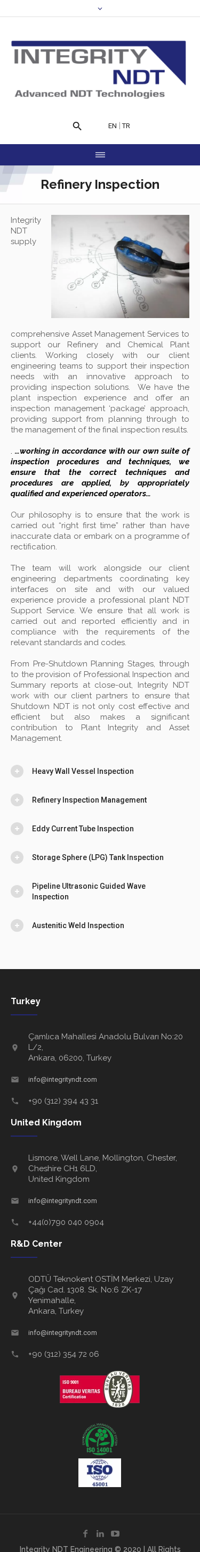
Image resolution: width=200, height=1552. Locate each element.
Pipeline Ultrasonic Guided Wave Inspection (89, 891)
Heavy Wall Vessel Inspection (83, 771)
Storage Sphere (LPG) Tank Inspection (98, 857)
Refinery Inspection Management (89, 800)
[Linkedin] (100, 1533)
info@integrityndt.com (62, 1079)
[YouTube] (115, 1533)
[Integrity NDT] (100, 70)
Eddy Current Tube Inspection (83, 828)
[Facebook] (85, 1533)
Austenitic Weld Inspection (78, 925)
